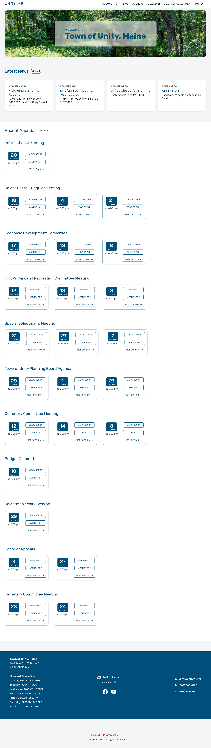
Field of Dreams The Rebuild (24, 92)
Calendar (154, 3)
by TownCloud (112, 735)
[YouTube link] (113, 693)
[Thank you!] (103, 735)
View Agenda (35, 154)
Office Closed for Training (131, 90)
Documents (109, 3)
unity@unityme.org (190, 678)
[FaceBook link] (105, 693)
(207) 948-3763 (188, 685)
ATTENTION (170, 90)
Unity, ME (14, 3)
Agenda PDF (35, 162)
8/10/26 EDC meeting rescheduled (76, 92)
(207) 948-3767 (188, 691)
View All (36, 71)
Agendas (138, 3)
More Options (34, 169)
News (124, 3)
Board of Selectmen (177, 3)
